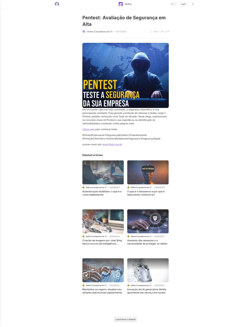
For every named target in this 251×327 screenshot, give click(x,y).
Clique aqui (88, 129)
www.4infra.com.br (112, 144)
